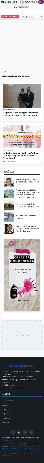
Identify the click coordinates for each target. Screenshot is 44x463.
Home (3, 71)
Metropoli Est (9, 109)
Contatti (4, 405)
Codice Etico (6, 422)
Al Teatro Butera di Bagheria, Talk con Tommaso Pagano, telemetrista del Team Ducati (21, 155)
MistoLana (29, 453)
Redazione (5, 409)
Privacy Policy (7, 401)
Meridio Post (18, 448)
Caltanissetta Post (28, 446)
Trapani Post (10, 451)
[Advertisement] (22, 45)
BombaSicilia (20, 453)
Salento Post (20, 451)
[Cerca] (41, 7)
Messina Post (29, 448)
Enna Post (9, 448)
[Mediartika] (22, 2)
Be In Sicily (10, 453)
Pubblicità (5, 418)
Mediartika (5, 440)
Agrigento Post (15, 446)
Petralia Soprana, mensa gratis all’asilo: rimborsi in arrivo (28, 182)
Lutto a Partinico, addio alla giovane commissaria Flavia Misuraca (27, 228)
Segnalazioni (6, 414)
